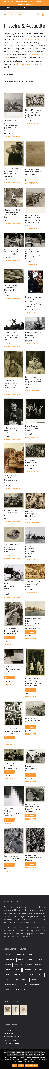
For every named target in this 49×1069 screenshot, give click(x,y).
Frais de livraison (10, 1040)
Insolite (38, 970)
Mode (41, 975)
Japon (7, 975)
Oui (14, 1065)
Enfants (8, 965)
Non (21, 1065)
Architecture (20, 955)
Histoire (8, 970)
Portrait (23, 985)
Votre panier (8, 1033)
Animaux (8, 955)
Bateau (30, 960)
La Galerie (7, 1030)
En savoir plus (31, 1065)
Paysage (25, 980)
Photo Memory (11, 907)
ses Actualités (33, 39)
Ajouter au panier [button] (12, 136)
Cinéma (39, 960)
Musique (8, 980)
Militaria (32, 975)
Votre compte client (11, 1037)
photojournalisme (23, 64)
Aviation (21, 960)
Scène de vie (34, 985)
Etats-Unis (19, 965)
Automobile (9, 960)
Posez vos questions (12, 1043)
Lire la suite (9, 644)
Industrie (27, 970)
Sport (7, 990)
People (34, 980)
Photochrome (10, 985)
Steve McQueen (19, 990)
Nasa (17, 980)
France (38, 965)
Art (30, 955)
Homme (17, 970)
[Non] (46, 1059)
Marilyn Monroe (19, 975)
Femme (29, 965)
